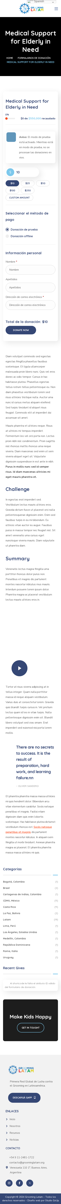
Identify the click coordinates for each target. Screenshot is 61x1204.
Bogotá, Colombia (30, 881)
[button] (24, 1098)
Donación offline (22, 236)
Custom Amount (19, 197)
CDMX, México (30, 900)
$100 (12, 190)
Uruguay (30, 957)
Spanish (38, 1)
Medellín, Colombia (30, 938)
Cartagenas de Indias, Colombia (30, 894)
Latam (30, 919)
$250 (28, 190)
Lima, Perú (30, 925)
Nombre (11, 262)
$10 (12, 183)
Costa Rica (30, 906)
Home (9, 58)
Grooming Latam (34, 1197)
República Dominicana (30, 944)
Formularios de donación (34, 58)
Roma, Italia (30, 951)
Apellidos (12, 279)
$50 (43, 183)
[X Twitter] (29, 1183)
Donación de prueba (24, 229)
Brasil (30, 888)
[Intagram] (9, 1183)
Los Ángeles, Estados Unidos (30, 932)
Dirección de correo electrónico (25, 297)
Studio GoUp (52, 1200)
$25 (27, 183)
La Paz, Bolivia (30, 913)
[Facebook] (19, 1183)
